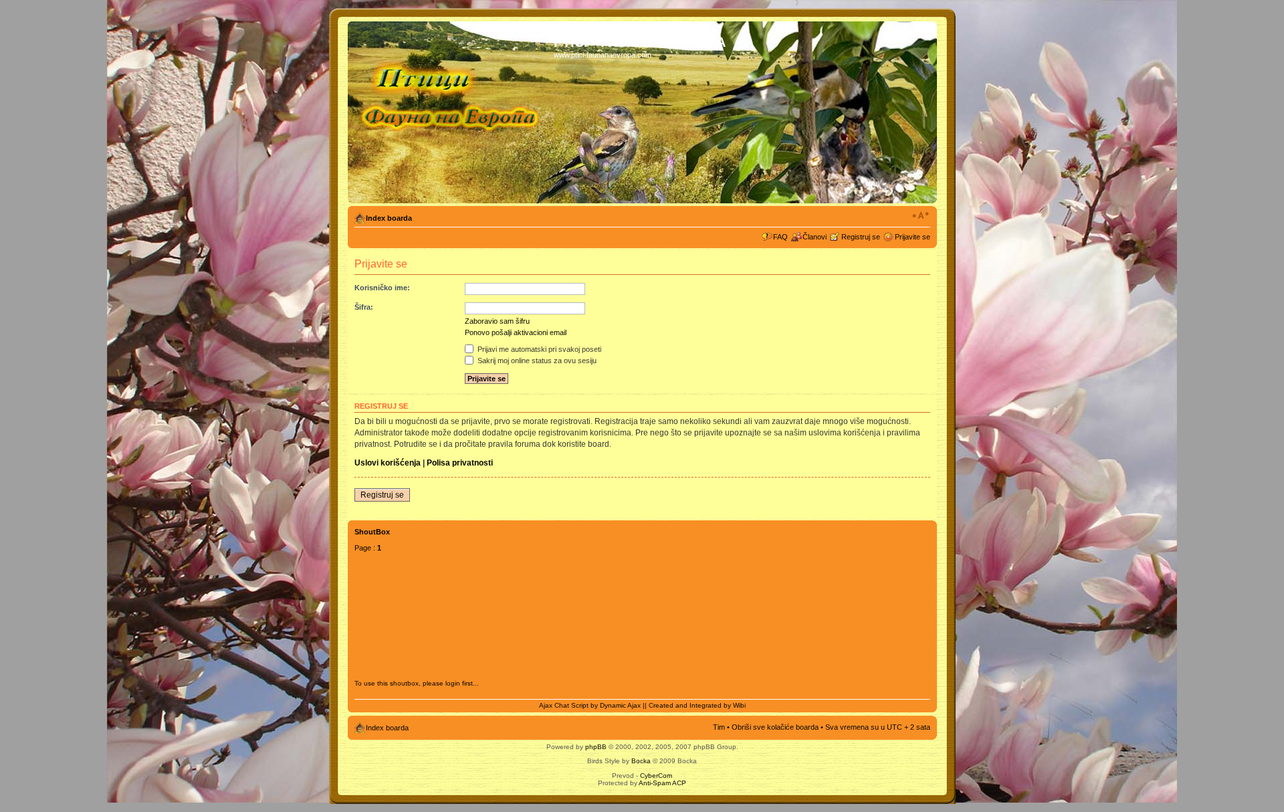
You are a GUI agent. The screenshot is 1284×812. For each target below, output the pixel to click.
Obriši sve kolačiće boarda (775, 727)
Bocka (641, 761)
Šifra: (363, 307)
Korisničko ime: (382, 288)
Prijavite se (912, 237)
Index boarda (389, 218)
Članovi (814, 237)
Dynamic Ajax (620, 705)
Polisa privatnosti (460, 463)
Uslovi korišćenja (387, 463)
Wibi (739, 705)
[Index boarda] (452, 112)
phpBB (596, 746)
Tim (719, 727)
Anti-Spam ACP (662, 783)
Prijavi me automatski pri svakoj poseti (538, 349)
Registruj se (860, 237)
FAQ (780, 237)
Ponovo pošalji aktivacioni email (515, 332)
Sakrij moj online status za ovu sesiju (536, 361)
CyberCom (656, 775)
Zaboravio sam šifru (497, 321)
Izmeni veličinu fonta (920, 215)
